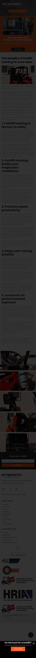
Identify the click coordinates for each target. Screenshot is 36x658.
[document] (18, 329)
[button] (33, 643)
